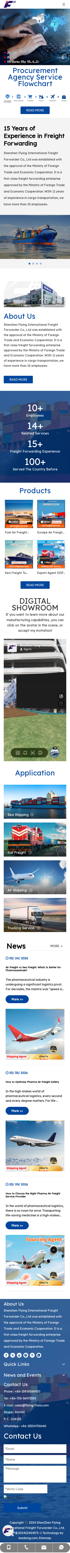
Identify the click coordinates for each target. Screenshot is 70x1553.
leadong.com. (28, 1537)
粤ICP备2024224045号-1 (24, 1532)
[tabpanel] (35, 236)
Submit (22, 1507)
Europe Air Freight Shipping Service (50, 531)
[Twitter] (12, 1354)
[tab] (29, 262)
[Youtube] (19, 1354)
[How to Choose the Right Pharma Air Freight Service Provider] (35, 1233)
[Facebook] (6, 1354)
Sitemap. (45, 1537)
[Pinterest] (32, 1354)
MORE (54, 945)
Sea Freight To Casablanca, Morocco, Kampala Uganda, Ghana (18, 572)
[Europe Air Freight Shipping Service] (51, 512)
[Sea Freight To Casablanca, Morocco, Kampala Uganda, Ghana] (19, 553)
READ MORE (35, 110)
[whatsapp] (38, 1354)
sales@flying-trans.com (32, 1404)
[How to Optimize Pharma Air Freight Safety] (35, 1120)
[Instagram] (25, 1354)
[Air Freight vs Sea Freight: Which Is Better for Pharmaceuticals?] (35, 1006)
